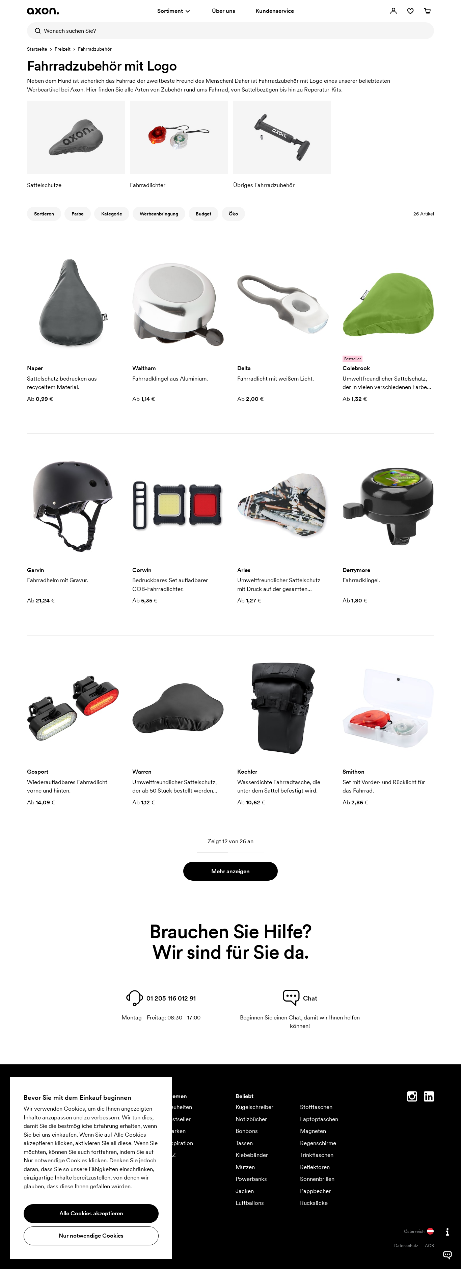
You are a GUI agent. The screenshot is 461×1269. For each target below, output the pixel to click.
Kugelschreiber (254, 1107)
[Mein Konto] (393, 11)
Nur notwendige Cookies (91, 1235)
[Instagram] (412, 1097)
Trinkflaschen (316, 1155)
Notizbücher (251, 1119)
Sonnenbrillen (317, 1179)
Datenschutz (406, 1245)
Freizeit (63, 49)
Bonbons (247, 1131)
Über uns (223, 11)
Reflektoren (315, 1167)
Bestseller (178, 1119)
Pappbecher (315, 1191)
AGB (429, 1245)
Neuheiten (179, 1107)
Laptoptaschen (319, 1119)
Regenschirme (318, 1143)
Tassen (244, 1143)
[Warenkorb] (427, 11)
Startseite (37, 49)
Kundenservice (274, 11)
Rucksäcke (314, 1203)
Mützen (245, 1167)
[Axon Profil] (43, 11)
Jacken (245, 1191)
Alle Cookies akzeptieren (91, 1213)
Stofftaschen (316, 1107)
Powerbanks (251, 1179)
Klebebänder (252, 1155)
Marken (176, 1131)
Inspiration (179, 1143)
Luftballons (250, 1203)
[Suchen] (35, 30)
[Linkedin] (429, 1097)
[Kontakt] (447, 1232)
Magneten (313, 1131)
